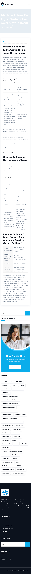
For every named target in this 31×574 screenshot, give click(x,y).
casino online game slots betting (10, 403)
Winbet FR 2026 (17, 465)
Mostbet (16, 443)
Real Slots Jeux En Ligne (9, 81)
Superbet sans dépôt (7, 462)
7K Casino (4, 381)
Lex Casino (14, 440)
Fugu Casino (5, 433)
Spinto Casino (5, 458)
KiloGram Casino (6, 436)
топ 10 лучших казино (18, 473)
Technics (18, 462)
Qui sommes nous (7, 525)
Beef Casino (5, 385)
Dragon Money (19, 425)
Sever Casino (15, 454)
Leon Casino (5, 440)
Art (11, 381)
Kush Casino (17, 436)
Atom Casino (19, 381)
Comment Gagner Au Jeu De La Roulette (13, 79)
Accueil (4, 522)
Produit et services (8, 528)
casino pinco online (7, 414)
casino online (5, 392)
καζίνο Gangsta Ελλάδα (8, 469)
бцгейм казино (21, 469)
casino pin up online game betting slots (12, 422)
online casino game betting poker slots (12, 451)
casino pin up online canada (9, 418)
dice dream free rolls (7, 425)
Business (22, 385)
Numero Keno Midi (8, 153)
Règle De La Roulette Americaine (11, 177)
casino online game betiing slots (10, 396)
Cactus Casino (6, 389)
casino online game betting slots (10, 400)
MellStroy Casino (6, 443)
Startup (15, 458)
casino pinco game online (8, 407)
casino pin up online (20, 414)
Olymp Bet (24, 443)
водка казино (5, 473)
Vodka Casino (5, 465)
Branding (14, 385)
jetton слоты (15, 433)
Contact (5, 531)
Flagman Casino (17, 429)
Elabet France (5, 429)
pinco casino (5, 454)
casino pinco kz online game (9, 411)
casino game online (18, 389)
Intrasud (15, 570)
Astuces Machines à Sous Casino (11, 83)
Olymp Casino (5, 447)
